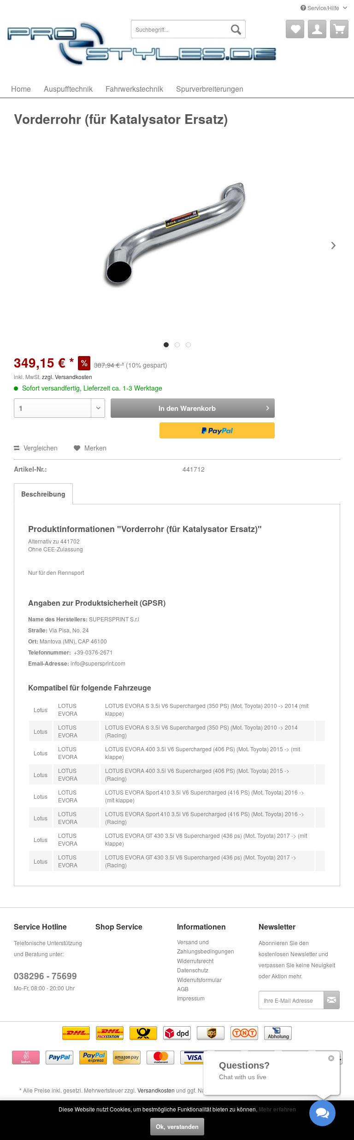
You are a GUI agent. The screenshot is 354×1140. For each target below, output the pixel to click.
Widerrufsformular (199, 979)
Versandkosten (156, 1090)
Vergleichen (40, 447)
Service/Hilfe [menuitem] (323, 8)
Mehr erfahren (277, 1109)
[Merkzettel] (295, 29)
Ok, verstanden (177, 1126)
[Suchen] (236, 29)
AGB (183, 989)
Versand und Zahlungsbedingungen (205, 946)
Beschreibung (43, 493)
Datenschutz (192, 970)
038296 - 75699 (45, 976)
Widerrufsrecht (195, 961)
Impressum (191, 998)
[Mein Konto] (317, 29)
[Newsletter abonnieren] (332, 1000)
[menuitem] (188, 29)
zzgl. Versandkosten (67, 376)
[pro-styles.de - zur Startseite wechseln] (143, 43)
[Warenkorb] (339, 29)
